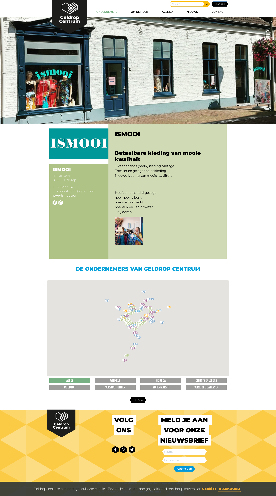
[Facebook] (55, 202)
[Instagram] (60, 202)
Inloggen (220, 4)
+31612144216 (64, 187)
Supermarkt (161, 387)
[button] (135, 344)
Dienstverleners (206, 380)
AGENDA (167, 11)
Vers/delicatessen (206, 387)
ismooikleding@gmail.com (75, 191)
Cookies (209, 489)
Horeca (161, 380)
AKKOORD (230, 489)
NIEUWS (192, 11)
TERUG (138, 399)
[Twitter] (132, 449)
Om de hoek (139, 11)
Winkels (115, 380)
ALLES (69, 380)
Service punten (115, 387)
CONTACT (218, 11)
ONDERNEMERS (106, 11)
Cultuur (70, 387)
